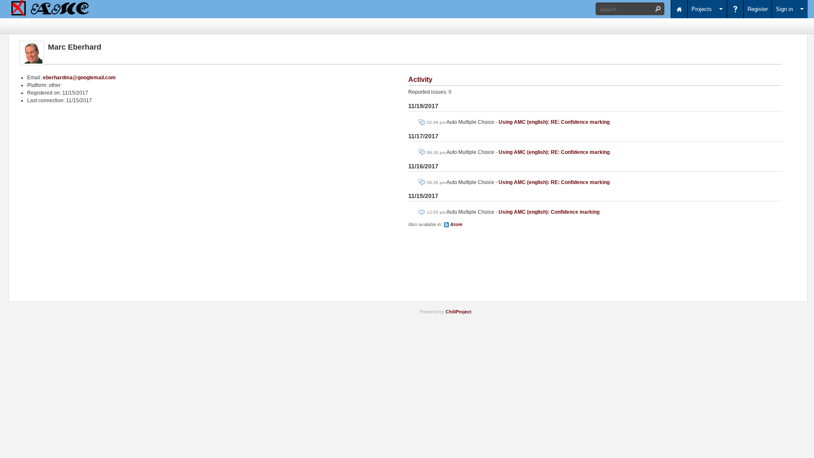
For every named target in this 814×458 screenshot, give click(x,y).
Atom (456, 224)
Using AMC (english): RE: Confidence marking (554, 122)
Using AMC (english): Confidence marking (549, 212)
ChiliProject (458, 311)
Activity (420, 79)
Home (679, 9)
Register (757, 9)
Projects (701, 9)
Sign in (784, 9)
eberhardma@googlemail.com (79, 78)
